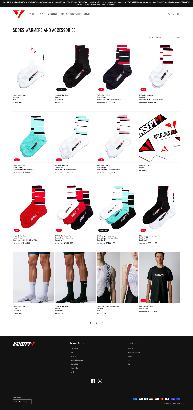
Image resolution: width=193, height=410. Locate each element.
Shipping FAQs (74, 364)
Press (128, 360)
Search (72, 372)
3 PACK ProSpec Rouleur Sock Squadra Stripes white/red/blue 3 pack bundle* (64, 238)
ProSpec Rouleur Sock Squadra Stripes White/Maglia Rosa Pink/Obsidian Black (109, 167)
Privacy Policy (74, 368)
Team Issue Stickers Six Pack (145, 166)
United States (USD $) (21, 402)
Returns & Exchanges (76, 360)
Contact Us (73, 356)
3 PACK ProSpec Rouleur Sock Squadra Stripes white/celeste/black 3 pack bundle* (107, 238)
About (71, 352)
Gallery (129, 364)
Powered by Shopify (175, 403)
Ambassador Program (133, 352)
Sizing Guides (74, 348)
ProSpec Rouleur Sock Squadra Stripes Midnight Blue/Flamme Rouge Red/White (109, 97)
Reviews (129, 356)
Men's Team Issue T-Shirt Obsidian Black (146, 307)
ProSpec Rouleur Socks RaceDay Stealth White (19, 308)
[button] (169, 14)
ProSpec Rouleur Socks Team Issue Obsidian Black (62, 97)
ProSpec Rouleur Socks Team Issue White (19, 97)
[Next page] (102, 322)
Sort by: (151, 37)
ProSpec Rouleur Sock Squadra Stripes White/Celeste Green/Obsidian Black (65, 167)
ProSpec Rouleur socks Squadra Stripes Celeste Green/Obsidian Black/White (23, 167)
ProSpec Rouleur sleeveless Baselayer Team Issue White (108, 308)
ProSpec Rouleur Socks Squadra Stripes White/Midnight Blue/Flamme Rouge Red (151, 97)
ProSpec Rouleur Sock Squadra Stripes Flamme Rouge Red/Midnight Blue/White (25, 238)
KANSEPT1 (168, 403)
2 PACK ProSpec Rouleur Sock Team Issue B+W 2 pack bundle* (148, 238)
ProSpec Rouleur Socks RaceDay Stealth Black (62, 308)
